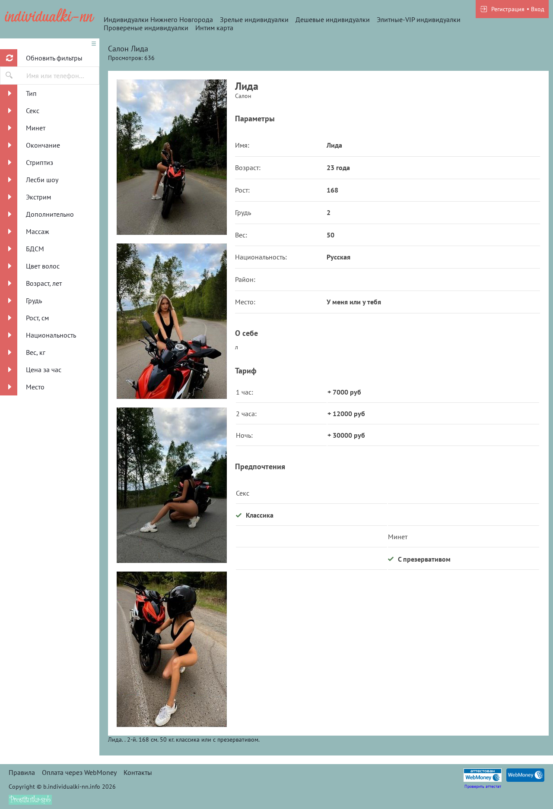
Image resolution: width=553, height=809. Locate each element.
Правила (22, 772)
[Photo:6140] (171, 649)
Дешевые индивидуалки (333, 19)
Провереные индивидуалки (146, 27)
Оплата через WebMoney (79, 772)
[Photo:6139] (171, 485)
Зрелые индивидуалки (254, 19)
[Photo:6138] (171, 321)
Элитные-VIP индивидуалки (419, 19)
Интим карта (214, 27)
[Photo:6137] (171, 157)
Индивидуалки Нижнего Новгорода (158, 19)
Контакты (138, 772)
